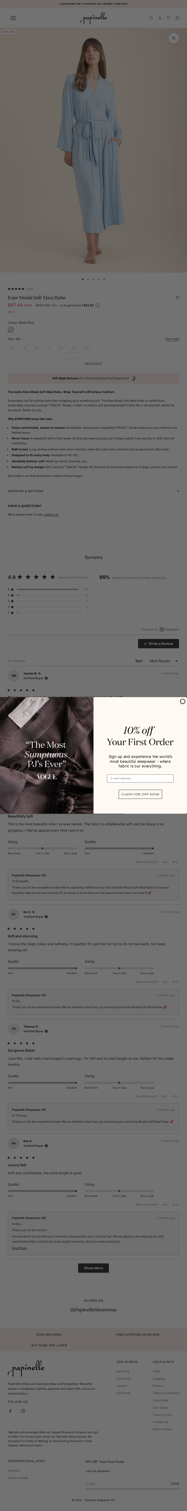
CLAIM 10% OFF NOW (140, 794)
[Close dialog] (182, 701)
